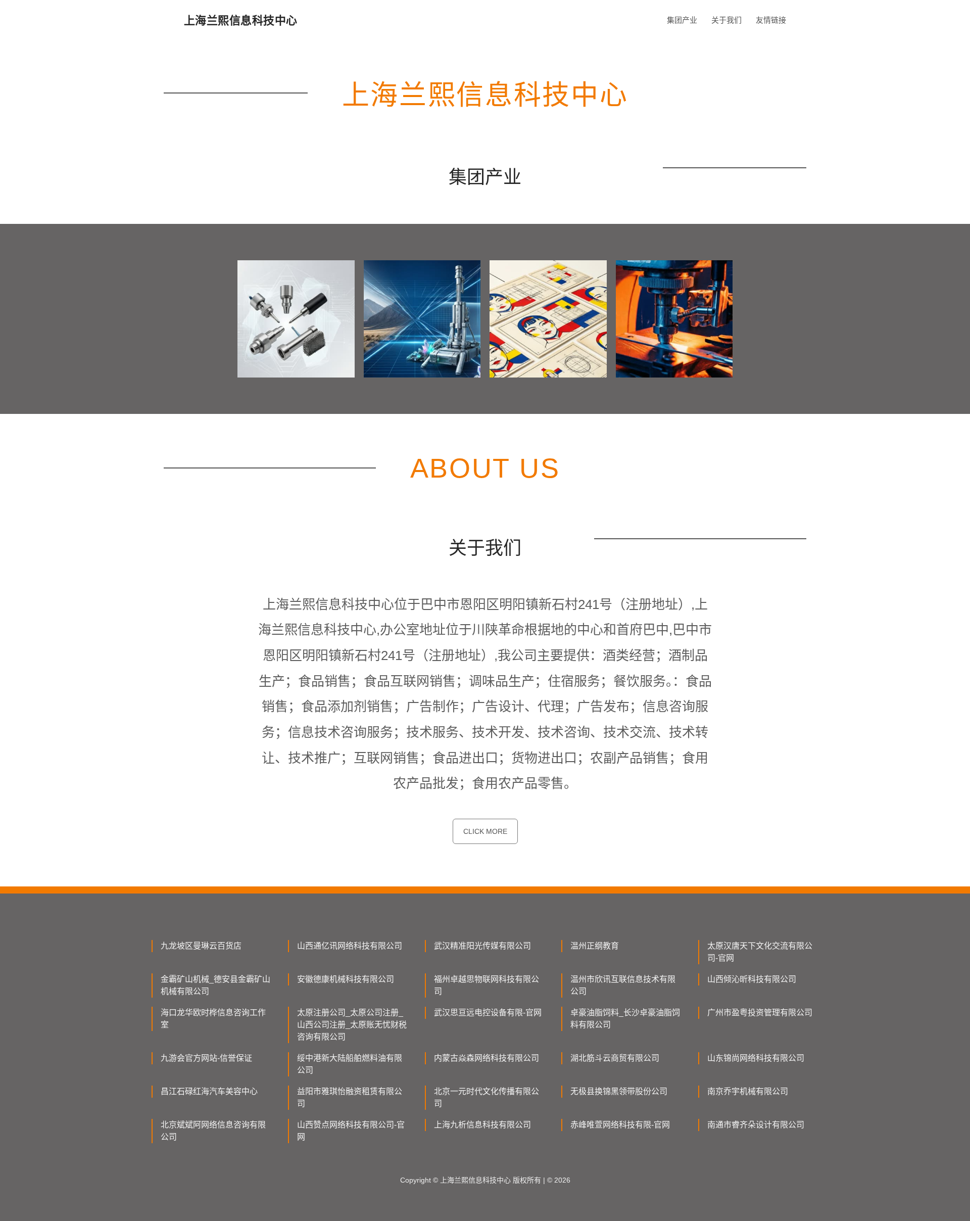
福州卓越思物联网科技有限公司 (486, 985)
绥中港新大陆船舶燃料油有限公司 (349, 1064)
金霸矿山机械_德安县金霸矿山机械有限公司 (215, 985)
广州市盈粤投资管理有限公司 (759, 1012)
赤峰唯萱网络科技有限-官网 (620, 1124)
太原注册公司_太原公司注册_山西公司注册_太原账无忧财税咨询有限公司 (352, 1024)
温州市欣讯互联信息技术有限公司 (622, 985)
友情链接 (771, 20)
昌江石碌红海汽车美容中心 (209, 1091)
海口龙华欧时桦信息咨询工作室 (213, 1018)
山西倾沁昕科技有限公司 (751, 979)
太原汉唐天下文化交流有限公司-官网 (759, 952)
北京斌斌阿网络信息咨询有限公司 (213, 1130)
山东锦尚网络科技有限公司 (755, 1058)
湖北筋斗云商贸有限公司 (614, 1058)
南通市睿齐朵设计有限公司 (755, 1124)
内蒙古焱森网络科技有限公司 (486, 1058)
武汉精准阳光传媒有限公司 (482, 946)
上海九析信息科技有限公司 (482, 1124)
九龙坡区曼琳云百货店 (201, 946)
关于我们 (726, 20)
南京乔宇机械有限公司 (747, 1091)
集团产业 (682, 20)
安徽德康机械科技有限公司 (345, 979)
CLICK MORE (485, 831)
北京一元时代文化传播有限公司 (486, 1097)
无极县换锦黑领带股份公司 (618, 1091)
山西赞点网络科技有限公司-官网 (351, 1130)
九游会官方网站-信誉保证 (206, 1058)
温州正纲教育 (594, 946)
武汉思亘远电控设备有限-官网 (488, 1012)
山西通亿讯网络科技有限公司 (349, 946)
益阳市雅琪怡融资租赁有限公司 (349, 1097)
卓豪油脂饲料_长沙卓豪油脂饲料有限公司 (625, 1018)
